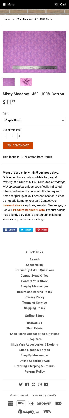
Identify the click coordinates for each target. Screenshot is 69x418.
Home (6, 19)
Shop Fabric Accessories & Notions (34, 334)
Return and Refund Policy (34, 292)
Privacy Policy (34, 297)
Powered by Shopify (44, 395)
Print (5, 113)
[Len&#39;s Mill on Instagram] (40, 385)
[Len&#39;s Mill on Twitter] (21, 385)
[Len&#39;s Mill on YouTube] (46, 385)
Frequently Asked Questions (34, 270)
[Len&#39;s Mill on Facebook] (27, 385)
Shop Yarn (35, 339)
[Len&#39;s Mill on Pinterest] (34, 385)
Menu (11, 4)
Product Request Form (29, 210)
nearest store (12, 205)
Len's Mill (24, 395)
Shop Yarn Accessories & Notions (34, 344)
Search (35, 259)
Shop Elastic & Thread (34, 350)
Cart (62, 4)
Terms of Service (34, 302)
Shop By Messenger (35, 355)
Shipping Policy (34, 308)
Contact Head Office (34, 275)
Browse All (34, 323)
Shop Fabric (34, 328)
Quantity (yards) (12, 129)
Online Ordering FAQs (35, 361)
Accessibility (34, 265)
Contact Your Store (34, 281)
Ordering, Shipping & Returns (34, 366)
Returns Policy (34, 371)
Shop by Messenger (34, 286)
